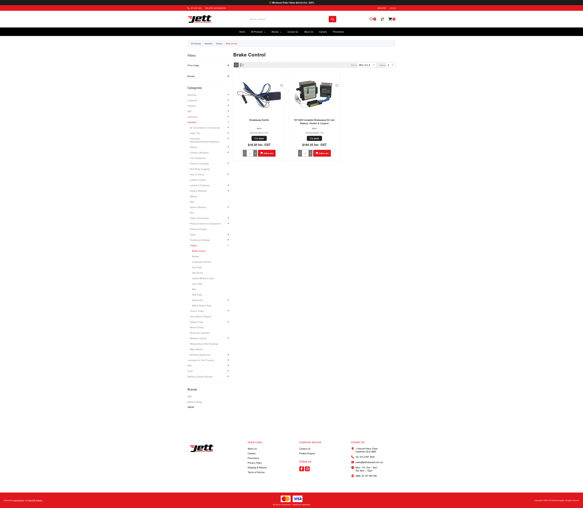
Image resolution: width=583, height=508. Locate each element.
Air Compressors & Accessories (205, 127)
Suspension (197, 300)
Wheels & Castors (198, 338)
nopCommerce (18, 500)
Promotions (253, 458)
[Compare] (382, 19)
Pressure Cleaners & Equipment (205, 223)
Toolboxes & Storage (200, 239)
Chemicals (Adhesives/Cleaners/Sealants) (204, 140)
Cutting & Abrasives (199, 152)
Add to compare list (281, 94)
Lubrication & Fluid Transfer (201, 360)
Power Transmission (199, 218)
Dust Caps (197, 267)
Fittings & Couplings (199, 163)
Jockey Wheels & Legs (203, 278)
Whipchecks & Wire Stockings (204, 343)
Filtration (192, 105)
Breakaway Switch (259, 120)
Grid (236, 65)
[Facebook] (301, 468)
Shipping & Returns (257, 467)
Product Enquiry (307, 453)
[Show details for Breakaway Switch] (259, 95)
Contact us (304, 448)
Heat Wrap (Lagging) (200, 168)
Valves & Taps (196, 321)
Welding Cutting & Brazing (200, 376)
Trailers (193, 245)
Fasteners (192, 100)
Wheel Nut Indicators (200, 332)
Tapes (193, 234)
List (242, 65)
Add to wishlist (281, 85)
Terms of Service (256, 472)
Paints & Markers (198, 207)
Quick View (281, 90)
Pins (192, 212)
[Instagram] (307, 468)
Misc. (192, 201)
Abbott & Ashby (195, 401)
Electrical (192, 94)
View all (191, 406)
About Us (252, 448)
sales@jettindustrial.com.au (369, 462)
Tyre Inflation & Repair (200, 316)
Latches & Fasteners (200, 185)
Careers (252, 453)
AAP (190, 396)
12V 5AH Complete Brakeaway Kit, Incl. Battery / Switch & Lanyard (314, 121)
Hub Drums (197, 272)
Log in (392, 8)
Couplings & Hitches (201, 261)
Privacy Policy (255, 462)
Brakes (195, 256)
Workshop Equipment (200, 354)
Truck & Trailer (197, 311)
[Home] (201, 449)
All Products (196, 43)
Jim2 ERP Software (35, 500)
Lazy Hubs (197, 283)
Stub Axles (197, 294)
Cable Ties (195, 133)
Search (332, 19)
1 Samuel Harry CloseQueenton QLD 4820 (367, 450)
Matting (193, 196)
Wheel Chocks (197, 327)
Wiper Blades (196, 349)
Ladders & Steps (198, 179)
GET (190, 111)
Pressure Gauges (198, 229)
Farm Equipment (198, 158)
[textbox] (287, 19)
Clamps (193, 147)
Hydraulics (193, 116)
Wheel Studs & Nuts (201, 305)
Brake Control (198, 250)
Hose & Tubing (197, 174)
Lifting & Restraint (198, 190)
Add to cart (268, 153)
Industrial (192, 122)
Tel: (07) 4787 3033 (365, 456)
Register (381, 8)
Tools (190, 371)
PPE (190, 365)
